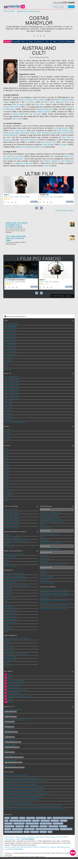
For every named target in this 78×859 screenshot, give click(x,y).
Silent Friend (43, 573)
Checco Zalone (45, 820)
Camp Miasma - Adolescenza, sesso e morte (16, 541)
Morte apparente (45, 109)
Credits (6, 847)
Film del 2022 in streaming (11, 521)
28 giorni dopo (30, 818)
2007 (16, 282)
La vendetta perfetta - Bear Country (50, 518)
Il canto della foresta (10, 622)
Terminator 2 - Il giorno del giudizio (50, 549)
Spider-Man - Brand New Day (16, 680)
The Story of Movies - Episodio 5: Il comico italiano (54, 605)
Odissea (10, 677)
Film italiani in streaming (11, 524)
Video (55, 41)
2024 (17, 323)
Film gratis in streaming (10, 509)
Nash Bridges (48, 144)
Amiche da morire (9, 730)
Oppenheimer (55, 820)
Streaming (70, 41)
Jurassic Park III (8, 755)
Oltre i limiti (17, 118)
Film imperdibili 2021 (10, 345)
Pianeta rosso (8, 714)
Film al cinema (8, 360)
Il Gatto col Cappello (10, 610)
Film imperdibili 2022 (10, 342)
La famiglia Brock (61, 128)
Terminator (43, 832)
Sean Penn (66, 137)
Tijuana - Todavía (9, 647)
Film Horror (7, 435)
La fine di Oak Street (10, 557)
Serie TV (43, 837)
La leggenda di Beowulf (22, 163)
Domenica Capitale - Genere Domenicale (15, 653)
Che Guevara (34, 832)
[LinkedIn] (41, 36)
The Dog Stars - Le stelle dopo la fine (50, 512)
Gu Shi (6, 644)
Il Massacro (7, 666)
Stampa (39, 41)
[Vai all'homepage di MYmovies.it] (14, 8)
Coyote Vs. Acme (45, 558)
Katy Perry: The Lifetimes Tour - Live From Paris (53, 564)
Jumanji (6, 735)
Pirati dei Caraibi (58, 823)
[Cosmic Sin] (56, 184)
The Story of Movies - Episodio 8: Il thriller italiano (54, 593)
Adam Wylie (56, 132)
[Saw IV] (56, 269)
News (31, 41)
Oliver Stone (49, 102)
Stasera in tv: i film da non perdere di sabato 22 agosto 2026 (21, 778)
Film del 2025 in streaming (11, 512)
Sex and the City (49, 142)
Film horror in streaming (11, 527)
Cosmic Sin (44, 195)
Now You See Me (41, 818)
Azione (7, 282)
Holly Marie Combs (27, 132)
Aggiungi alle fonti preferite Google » (29, 11)
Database (19, 837)
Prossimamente (9, 839)
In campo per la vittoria (14, 156)
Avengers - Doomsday (10, 582)
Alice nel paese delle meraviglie (13, 832)
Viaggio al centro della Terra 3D (13, 709)
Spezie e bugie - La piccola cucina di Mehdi (16, 585)
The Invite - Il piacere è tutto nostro (14, 573)
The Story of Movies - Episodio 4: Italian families (53, 608)
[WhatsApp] (44, 36)
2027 (5, 323)
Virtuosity (37, 114)
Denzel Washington (21, 114)
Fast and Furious (29, 829)
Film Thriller (7, 432)
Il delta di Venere (44, 111)
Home (6, 837)
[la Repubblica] (71, 2)
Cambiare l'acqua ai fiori (11, 613)
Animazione (7, 438)
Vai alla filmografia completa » (65, 210)
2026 (9, 323)
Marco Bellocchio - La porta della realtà (51, 543)
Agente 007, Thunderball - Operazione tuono (16, 720)
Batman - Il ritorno (9, 740)
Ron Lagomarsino (18, 130)
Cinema (62, 41)
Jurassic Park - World (32, 823)
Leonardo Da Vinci (19, 823)
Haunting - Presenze (10, 745)
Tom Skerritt (63, 130)
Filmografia (15, 41)
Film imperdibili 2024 (10, 336)
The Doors (30, 102)
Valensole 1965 (8, 547)
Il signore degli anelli (66, 829)
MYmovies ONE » (9, 11)
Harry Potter (63, 826)
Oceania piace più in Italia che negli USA (15, 775)
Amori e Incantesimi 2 (10, 597)
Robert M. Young (25, 99)
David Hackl (18, 158)
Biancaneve (36, 820)
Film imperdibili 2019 (10, 351)
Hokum (11, 702)
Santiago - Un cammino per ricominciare (15, 579)
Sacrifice (6, 560)
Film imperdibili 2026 (10, 329)
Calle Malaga (8, 591)
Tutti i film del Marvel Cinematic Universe (47, 829)
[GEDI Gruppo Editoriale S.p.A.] (65, 2)
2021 (55, 197)
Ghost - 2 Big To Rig (45, 527)
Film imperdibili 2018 (10, 354)
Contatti (12, 847)
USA (17, 197)
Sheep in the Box (45, 540)
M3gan (49, 818)
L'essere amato (8, 628)
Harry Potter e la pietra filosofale (49, 515)
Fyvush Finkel (68, 132)
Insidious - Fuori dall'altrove (12, 538)
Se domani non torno (10, 616)
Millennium (8, 829)
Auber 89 (6, 663)
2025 (13, 323)
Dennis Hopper (25, 147)
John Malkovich (67, 161)
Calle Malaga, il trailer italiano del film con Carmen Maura (20, 784)
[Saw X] (20, 184)
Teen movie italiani (18, 829)
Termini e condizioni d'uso (41, 847)
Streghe (64, 144)
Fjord (5, 604)
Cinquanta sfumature (46, 823)
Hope (5, 601)
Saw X (6, 195)
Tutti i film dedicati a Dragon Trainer (63, 818)
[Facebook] (34, 36)
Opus (6, 820)
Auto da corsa (20, 826)
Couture (42, 524)
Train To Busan (44, 555)
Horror (6, 197)
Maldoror (6, 544)
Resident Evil (8, 588)
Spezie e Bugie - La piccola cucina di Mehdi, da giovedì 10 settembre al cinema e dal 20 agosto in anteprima (34, 808)
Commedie (7, 429)
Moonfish (6, 641)
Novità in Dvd (8, 369)
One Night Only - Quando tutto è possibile (51, 521)
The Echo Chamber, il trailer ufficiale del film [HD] (18, 802)
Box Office (64, 837)
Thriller (11, 197)
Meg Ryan (64, 102)
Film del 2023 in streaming (11, 518)
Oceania (6, 534)
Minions (7, 818)
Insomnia (6, 725)
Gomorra (22, 818)
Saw (51, 156)
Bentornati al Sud (9, 607)
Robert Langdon (53, 826)
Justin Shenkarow (44, 132)
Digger (6, 631)
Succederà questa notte (11, 619)
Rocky (50, 832)
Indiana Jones (34, 826)
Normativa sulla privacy (24, 847)
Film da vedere (8, 357)
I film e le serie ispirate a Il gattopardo (20, 820)
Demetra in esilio (9, 650)
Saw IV (42, 280)
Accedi (71, 7)
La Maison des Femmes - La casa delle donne (17, 638)
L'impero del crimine (11, 107)
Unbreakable (43, 826)
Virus (27, 826)
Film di (6, 363)
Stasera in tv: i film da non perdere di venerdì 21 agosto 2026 (21, 799)
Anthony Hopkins (51, 161)
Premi (23, 41)
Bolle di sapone (18, 104)
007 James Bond (9, 826)
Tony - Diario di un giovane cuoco (49, 534)
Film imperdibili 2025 (10, 333)
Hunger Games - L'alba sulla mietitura (15, 576)
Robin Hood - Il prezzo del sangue (14, 554)
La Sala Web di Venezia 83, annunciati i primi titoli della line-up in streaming (25, 781)
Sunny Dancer (44, 561)
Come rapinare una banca (47, 583)
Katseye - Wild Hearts (10, 566)
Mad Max (26, 832)
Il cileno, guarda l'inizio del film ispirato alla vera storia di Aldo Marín (23, 790)
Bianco (6, 625)
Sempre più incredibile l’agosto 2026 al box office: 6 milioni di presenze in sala (26, 793)
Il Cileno (42, 537)
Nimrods (6, 563)
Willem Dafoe (60, 99)
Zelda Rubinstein (11, 135)
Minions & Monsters (13, 693)
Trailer (18, 839)
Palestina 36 (7, 594)
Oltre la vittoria (39, 99)
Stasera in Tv (55, 837)
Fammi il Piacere (44, 580)
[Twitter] (37, 36)
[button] (72, 852)
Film (24, 837)
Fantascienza (44, 197)
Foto (46, 41)
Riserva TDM (55, 847)
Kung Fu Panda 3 (9, 765)
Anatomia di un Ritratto (10, 657)
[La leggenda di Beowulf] (21, 269)
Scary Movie (14, 818)
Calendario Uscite (33, 837)
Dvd (48, 837)
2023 (21, 197)
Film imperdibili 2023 (10, 339)
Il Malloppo (43, 570)
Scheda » (34, 202)
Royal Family (8, 823)
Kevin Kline (40, 104)
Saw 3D (47, 165)
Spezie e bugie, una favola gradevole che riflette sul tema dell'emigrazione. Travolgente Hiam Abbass (32, 805)
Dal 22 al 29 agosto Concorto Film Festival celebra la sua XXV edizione (24, 787)
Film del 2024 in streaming (11, 515)
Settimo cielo (39, 147)
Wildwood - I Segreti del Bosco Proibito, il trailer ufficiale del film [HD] (23, 796)
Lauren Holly (14, 132)
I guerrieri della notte (10, 760)
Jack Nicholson (30, 139)
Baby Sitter (64, 820)
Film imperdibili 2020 (10, 348)
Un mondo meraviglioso (46, 576)
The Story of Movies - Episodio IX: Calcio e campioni (54, 590)
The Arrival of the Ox (10, 660)
